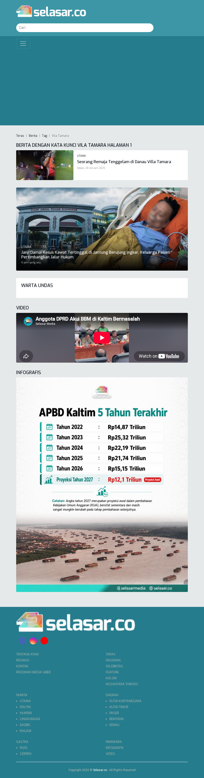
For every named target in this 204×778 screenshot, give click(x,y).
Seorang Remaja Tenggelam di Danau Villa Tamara (124, 161)
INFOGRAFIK (115, 748)
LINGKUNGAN (30, 719)
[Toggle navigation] (23, 44)
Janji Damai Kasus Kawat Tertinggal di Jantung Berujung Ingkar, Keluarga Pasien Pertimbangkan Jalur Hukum (95, 255)
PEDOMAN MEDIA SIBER (33, 672)
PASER (114, 713)
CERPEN (25, 754)
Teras (20, 136)
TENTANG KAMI (27, 654)
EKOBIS (25, 725)
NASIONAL (113, 660)
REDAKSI (22, 660)
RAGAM (25, 731)
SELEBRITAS (114, 666)
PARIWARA (114, 742)
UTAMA (25, 701)
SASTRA (22, 742)
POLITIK (25, 707)
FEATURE (112, 672)
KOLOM (111, 678)
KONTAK (22, 666)
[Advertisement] (102, 86)
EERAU (114, 725)
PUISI (23, 748)
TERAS (110, 654)
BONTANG (116, 719)
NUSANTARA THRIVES (122, 684)
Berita (33, 136)
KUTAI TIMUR (118, 707)
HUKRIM (26, 713)
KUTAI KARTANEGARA (125, 701)
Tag (44, 136)
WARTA (21, 695)
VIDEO (110, 754)
